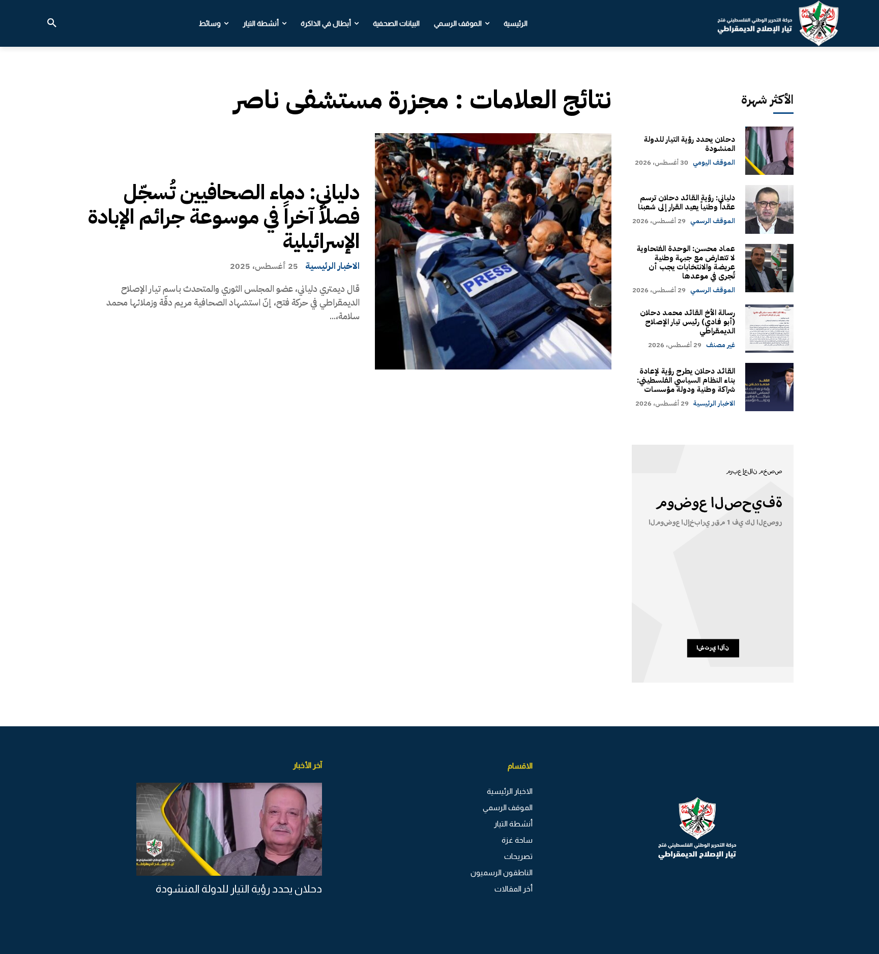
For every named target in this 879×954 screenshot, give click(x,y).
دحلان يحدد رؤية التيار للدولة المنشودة (689, 144)
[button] (52, 23)
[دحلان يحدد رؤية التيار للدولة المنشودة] (769, 151)
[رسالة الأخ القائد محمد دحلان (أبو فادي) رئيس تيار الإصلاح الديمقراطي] (769, 328)
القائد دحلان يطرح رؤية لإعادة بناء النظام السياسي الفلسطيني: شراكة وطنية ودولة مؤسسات (686, 380)
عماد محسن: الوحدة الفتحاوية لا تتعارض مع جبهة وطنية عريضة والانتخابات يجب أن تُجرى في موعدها (686, 262)
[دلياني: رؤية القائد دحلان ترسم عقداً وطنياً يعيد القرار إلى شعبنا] (769, 209)
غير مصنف (720, 345)
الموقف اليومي (714, 162)
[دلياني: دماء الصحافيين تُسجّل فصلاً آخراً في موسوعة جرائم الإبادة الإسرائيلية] (493, 251)
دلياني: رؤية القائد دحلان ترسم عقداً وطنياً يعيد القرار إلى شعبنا (686, 202)
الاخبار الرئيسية (332, 265)
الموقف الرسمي (712, 221)
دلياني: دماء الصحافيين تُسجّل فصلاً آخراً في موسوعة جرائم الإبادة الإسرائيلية (224, 217)
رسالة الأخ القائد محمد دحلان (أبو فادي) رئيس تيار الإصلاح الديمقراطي (687, 321)
